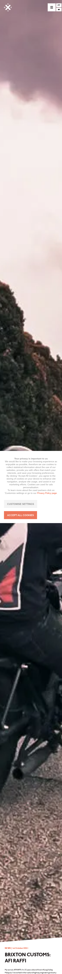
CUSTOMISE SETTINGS (20, 504)
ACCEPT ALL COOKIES (20, 515)
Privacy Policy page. (47, 493)
